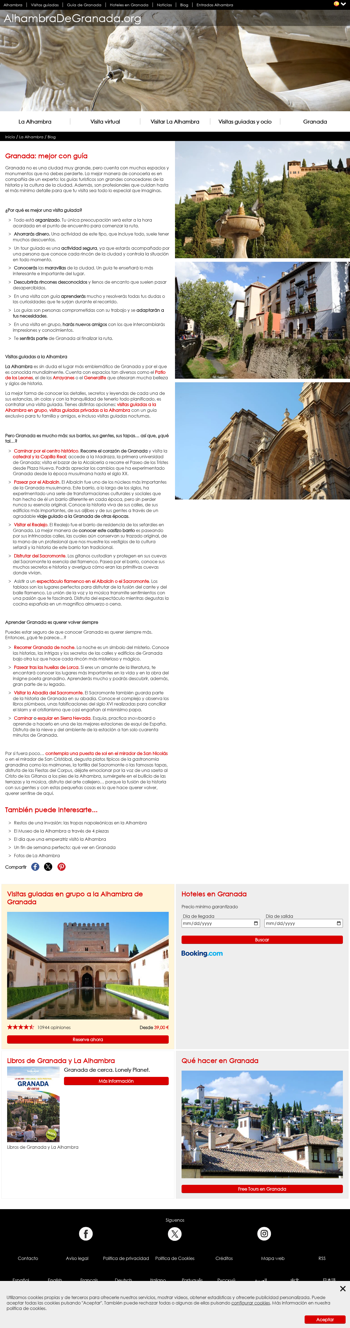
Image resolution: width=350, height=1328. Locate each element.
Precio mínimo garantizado (210, 906)
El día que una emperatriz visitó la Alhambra (60, 839)
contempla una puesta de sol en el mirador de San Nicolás (106, 753)
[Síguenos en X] (175, 1234)
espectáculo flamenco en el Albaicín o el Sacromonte (93, 581)
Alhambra (13, 4)
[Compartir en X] (48, 867)
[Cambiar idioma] (336, 4)
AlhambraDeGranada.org (72, 18)
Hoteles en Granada (129, 4)
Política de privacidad (126, 1258)
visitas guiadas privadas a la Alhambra (89, 410)
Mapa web (273, 1258)
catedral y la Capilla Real (39, 456)
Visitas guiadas (45, 4)
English (55, 1280)
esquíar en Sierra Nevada (64, 718)
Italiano (158, 1280)
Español (21, 1280)
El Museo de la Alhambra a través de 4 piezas (61, 831)
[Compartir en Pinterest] (61, 867)
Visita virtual (105, 121)
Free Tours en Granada (262, 1189)
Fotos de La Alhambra (37, 855)
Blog (184, 4)
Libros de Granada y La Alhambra (61, 1060)
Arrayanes (63, 377)
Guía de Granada (84, 4)
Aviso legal (77, 1258)
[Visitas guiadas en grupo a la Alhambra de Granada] (88, 965)
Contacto (28, 1258)
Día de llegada (198, 916)
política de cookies (26, 1308)
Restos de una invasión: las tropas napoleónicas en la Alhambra (80, 822)
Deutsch (123, 1280)
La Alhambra (35, 121)
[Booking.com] (202, 953)
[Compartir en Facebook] (35, 867)
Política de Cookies (174, 1258)
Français (89, 1280)
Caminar (23, 718)
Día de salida (279, 916)
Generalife (95, 377)
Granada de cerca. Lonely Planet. (107, 1069)
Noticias (164, 4)
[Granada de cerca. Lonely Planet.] (33, 1104)
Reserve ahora (88, 1039)
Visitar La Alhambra (175, 121)
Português (192, 1280)
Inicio (10, 136)
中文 (295, 1280)
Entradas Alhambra (215, 4)
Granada (315, 121)
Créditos (224, 1258)
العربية (261, 1280)
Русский (226, 1280)
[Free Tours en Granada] (262, 1124)
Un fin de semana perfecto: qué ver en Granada (65, 847)
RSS (322, 1258)
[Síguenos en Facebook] (86, 1234)
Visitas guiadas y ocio (245, 121)
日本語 (329, 1280)
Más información (116, 1081)
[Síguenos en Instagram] (264, 1234)
